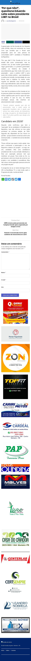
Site (2, 287)
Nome (3, 272)
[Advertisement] (15, 200)
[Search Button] (29, 2)
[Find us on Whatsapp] (5, 656)
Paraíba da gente (9, 645)
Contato (13, 650)
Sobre (7, 650)
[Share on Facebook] (18, 42)
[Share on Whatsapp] (10, 42)
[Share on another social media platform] (26, 42)
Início (2, 650)
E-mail (3, 280)
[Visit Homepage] (15, 2)
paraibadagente (11, 21)
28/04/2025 (21, 21)
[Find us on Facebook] (1, 656)
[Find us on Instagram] (3, 656)
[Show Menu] (2, 2)
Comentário (5, 252)
